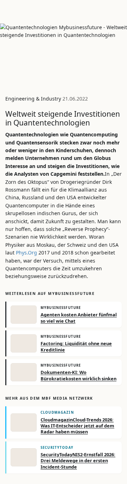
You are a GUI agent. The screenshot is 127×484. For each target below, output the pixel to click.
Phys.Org (26, 252)
